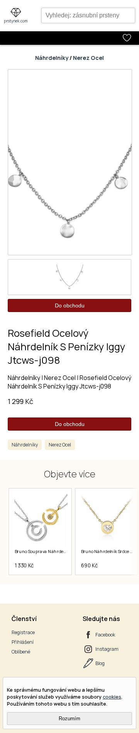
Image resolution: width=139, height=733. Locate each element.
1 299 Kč (20, 401)
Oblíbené (21, 651)
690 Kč (89, 565)
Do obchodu (70, 305)
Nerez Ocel (88, 57)
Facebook (105, 634)
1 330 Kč (24, 565)
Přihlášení (23, 642)
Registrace (23, 632)
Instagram (107, 649)
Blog (100, 663)
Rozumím (69, 718)
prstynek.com (16, 21)
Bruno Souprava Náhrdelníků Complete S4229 (61, 551)
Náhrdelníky (51, 57)
